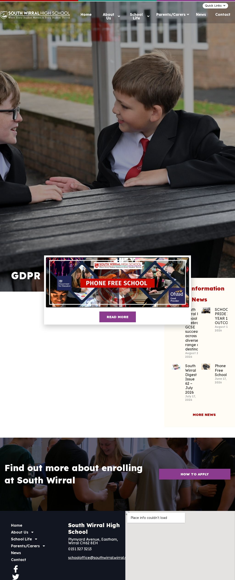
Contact (18, 559)
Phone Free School (221, 370)
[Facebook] (15, 568)
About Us (19, 532)
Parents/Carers (25, 546)
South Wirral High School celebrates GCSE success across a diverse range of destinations (196, 329)
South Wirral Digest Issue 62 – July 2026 (191, 378)
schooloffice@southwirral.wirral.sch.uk (101, 557)
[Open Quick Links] (224, 5)
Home (16, 525)
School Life (21, 539)
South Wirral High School (94, 528)
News (16, 552)
